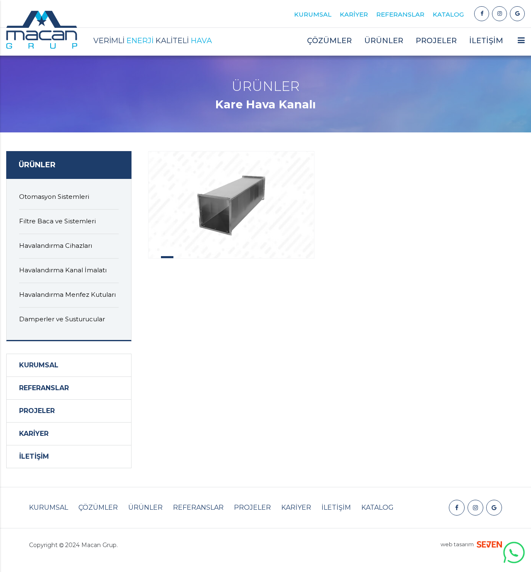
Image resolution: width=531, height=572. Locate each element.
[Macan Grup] (481, 13)
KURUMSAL (312, 14)
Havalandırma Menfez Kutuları (67, 294)
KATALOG (448, 14)
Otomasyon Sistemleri (54, 196)
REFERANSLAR (400, 14)
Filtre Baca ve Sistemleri (57, 221)
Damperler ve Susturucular (62, 319)
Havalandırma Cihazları (55, 245)
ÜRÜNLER (145, 507)
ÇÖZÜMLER (98, 507)
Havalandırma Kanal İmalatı (63, 270)
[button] (521, 43)
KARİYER (354, 14)
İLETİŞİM (486, 40)
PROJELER (436, 40)
